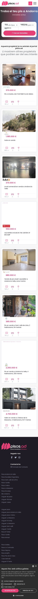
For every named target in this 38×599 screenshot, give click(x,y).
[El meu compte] (30, 3)
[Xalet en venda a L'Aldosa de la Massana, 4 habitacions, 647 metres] (19, 398)
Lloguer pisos (5, 509)
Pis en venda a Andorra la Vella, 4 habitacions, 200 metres (16, 373)
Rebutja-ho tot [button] (28, 590)
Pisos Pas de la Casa (8, 556)
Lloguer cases (6, 502)
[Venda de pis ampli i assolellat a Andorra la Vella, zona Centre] (19, 260)
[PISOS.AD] (10, 3)
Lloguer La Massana (8, 518)
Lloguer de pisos (6, 497)
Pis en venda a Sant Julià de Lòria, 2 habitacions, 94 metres (17, 326)
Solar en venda (9, 140)
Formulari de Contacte (20, 467)
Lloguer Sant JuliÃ (7, 526)
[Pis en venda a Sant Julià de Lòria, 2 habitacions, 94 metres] (19, 306)
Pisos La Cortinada (7, 547)
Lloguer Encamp (6, 521)
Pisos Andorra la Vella (8, 474)
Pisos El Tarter (5, 532)
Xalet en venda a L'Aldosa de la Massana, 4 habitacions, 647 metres (17, 419)
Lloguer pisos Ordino (8, 515)
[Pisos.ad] (14, 446)
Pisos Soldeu (5, 545)
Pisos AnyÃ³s (5, 553)
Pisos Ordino (5, 485)
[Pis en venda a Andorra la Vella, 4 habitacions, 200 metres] (19, 352)
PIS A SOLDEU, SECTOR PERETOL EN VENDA (18, 94)
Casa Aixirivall (5, 559)
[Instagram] (19, 458)
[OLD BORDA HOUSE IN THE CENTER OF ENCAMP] (19, 213)
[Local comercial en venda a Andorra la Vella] (19, 167)
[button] (19, 595)
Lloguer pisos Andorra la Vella (11, 512)
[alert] (19, 581)
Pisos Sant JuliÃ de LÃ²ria (9, 480)
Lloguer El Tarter (6, 561)
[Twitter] (16, 458)
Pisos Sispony (5, 550)
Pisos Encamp (6, 491)
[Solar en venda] (19, 121)
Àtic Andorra (5, 494)
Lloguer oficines (6, 499)
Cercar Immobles (20, 33)
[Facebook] (12, 458)
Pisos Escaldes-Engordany (10, 477)
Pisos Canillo (5, 483)
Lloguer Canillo (6, 529)
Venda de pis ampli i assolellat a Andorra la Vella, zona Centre (16, 280)
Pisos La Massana (7, 488)
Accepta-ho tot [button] (10, 590)
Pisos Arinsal (5, 537)
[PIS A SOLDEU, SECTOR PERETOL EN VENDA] (19, 75)
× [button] (36, 566)
